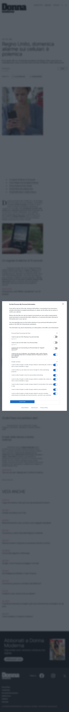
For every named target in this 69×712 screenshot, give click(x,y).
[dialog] (34, 356)
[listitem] (34, 333)
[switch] (55, 337)
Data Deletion (25, 407)
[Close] (63, 304)
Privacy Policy (44, 407)
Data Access (34, 407)
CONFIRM (22, 401)
